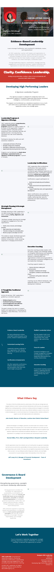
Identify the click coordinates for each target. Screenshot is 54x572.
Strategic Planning (47, 561)
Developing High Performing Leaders (42, 563)
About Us (49, 556)
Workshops (49, 558)
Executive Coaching (46, 560)
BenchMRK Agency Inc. (8, 568)
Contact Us (49, 564)
